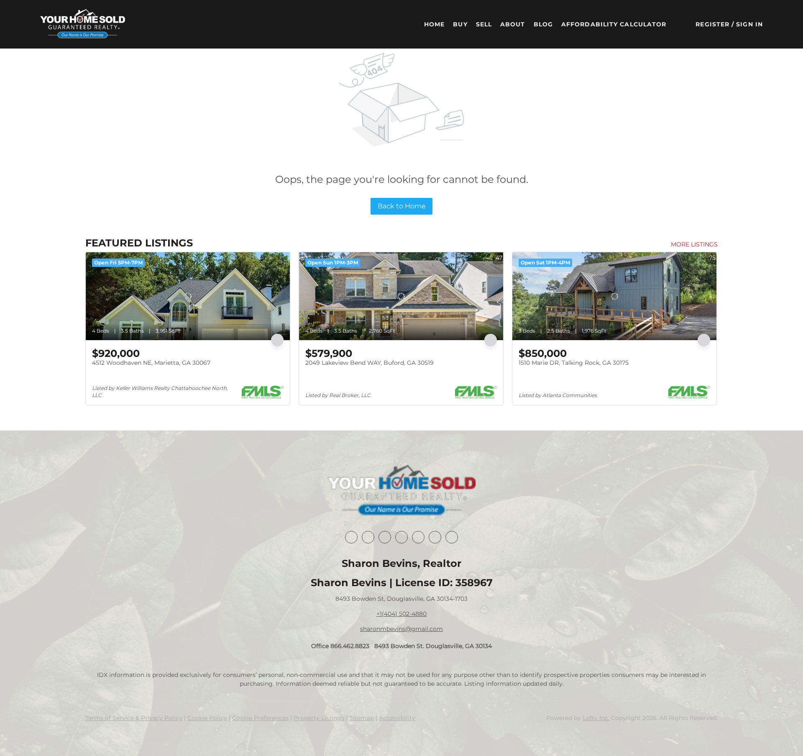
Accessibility (397, 718)
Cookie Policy (207, 718)
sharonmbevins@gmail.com (401, 629)
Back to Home (402, 206)
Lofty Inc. (596, 718)
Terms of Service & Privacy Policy (133, 718)
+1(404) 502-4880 (401, 614)
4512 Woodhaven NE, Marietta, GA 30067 (151, 362)
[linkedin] (368, 537)
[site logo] (401, 491)
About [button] (512, 24)
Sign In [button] (749, 24)
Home (434, 24)
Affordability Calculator (613, 24)
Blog (543, 24)
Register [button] (712, 24)
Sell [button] (484, 24)
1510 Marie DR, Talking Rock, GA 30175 (574, 362)
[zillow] (401, 537)
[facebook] (351, 537)
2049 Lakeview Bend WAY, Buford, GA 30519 (369, 362)
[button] (82, 24)
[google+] (451, 537)
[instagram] (418, 537)
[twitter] (384, 537)
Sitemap (361, 718)
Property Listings (319, 718)
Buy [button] (460, 24)
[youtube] (435, 537)
